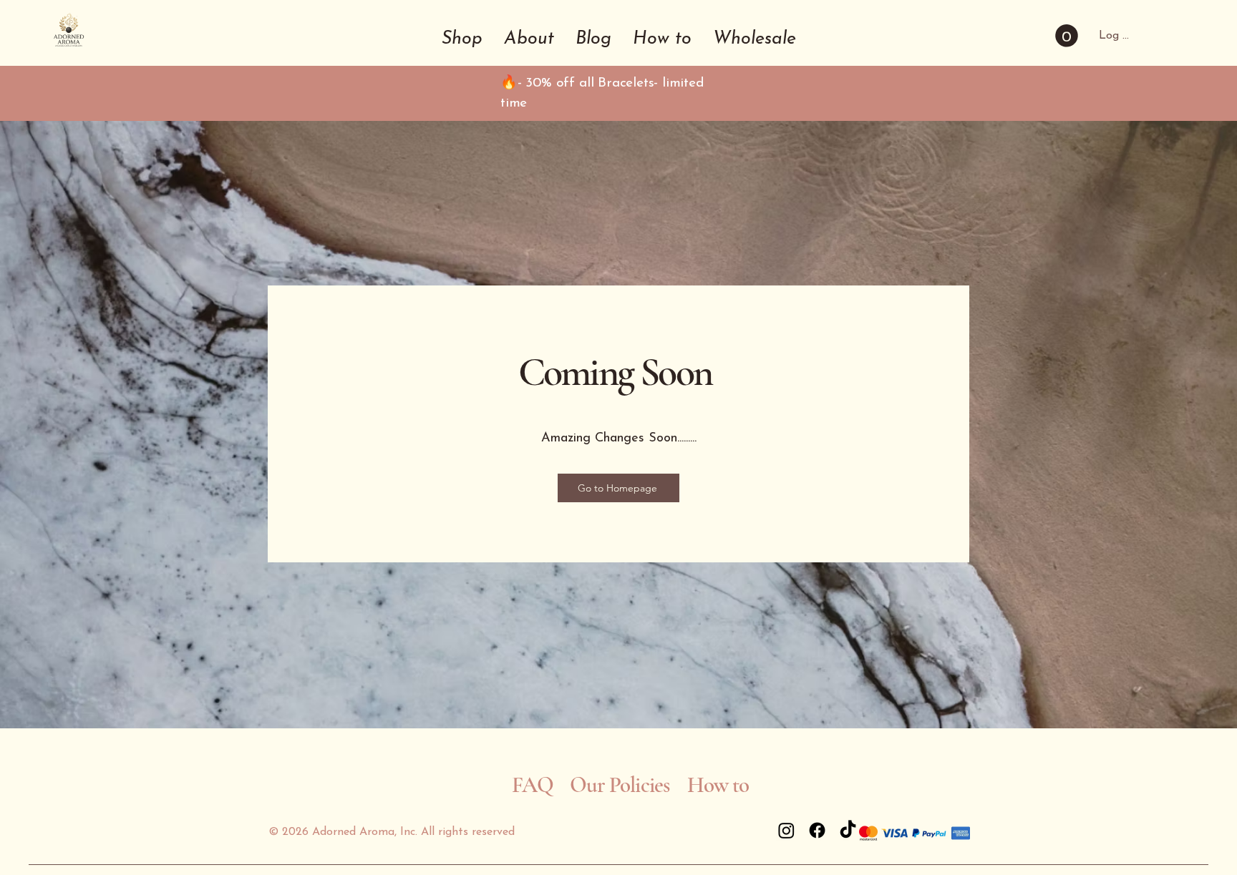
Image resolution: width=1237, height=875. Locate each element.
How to (720, 784)
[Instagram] (786, 830)
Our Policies (619, 784)
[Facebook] (817, 830)
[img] (68, 48)
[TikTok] (848, 830)
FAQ (532, 784)
